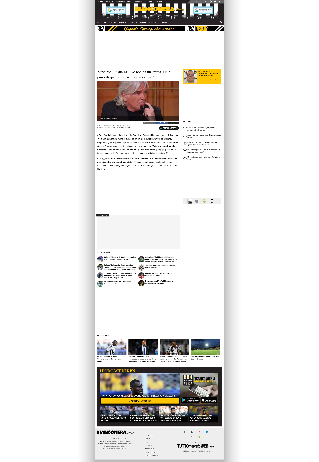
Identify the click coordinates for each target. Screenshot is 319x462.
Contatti (148, 445)
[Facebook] (197, 1)
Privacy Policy (150, 452)
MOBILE (159, 1)
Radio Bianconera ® (120, 439)
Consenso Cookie (152, 456)
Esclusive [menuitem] (153, 22)
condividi (160, 123)
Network (109, 1)
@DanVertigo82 (124, 127)
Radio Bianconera (123, 1)
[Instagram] (206, 1)
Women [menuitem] (143, 22)
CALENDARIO (139, 1)
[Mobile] (212, 201)
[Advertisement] (202, 302)
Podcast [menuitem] (163, 22)
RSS (146, 442)
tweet (173, 123)
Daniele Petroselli (106, 127)
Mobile (147, 439)
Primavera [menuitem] (133, 22)
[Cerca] (221, 22)
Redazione (149, 435)
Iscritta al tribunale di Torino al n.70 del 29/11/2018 (115, 441)
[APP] (190, 201)
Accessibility (150, 449)
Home (100, 1)
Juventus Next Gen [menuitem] (118, 22)
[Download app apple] (215, 1)
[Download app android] (219, 1)
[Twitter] (202, 1)
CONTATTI (150, 1)
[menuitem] (98, 22)
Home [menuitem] (104, 22)
